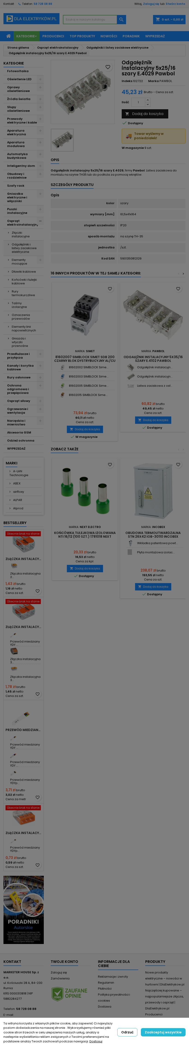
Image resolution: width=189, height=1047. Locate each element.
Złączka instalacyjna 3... (25, 660)
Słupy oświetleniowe (18, 109)
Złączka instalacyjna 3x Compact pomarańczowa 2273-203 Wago (24, 833)
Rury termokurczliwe (23, 293)
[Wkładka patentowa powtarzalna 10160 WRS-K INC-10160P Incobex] (131, 543)
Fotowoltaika (18, 71)
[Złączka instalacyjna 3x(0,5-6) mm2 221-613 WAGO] (14, 669)
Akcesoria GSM (19, 432)
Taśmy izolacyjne (19, 305)
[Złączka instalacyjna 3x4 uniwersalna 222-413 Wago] (14, 651)
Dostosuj (95, 1041)
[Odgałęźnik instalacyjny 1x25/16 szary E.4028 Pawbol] (131, 367)
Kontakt (8, 4)
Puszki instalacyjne (17, 211)
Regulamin (106, 982)
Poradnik (131, 36)
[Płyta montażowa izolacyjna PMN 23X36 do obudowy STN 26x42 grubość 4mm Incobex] (131, 553)
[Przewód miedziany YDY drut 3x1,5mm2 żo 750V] (14, 634)
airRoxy (18, 492)
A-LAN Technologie (18, 473)
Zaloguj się (151, 4)
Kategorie (25, 36)
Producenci (53, 36)
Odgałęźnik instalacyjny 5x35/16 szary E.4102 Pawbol (153, 359)
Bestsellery (15, 522)
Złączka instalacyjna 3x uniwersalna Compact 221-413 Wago (24, 627)
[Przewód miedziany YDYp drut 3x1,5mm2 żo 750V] (14, 840)
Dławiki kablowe (24, 271)
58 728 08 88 (43, 4)
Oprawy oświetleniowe (18, 89)
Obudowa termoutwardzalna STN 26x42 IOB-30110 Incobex (153, 535)
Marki (11, 463)
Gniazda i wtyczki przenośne (20, 342)
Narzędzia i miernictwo (16, 423)
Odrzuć (127, 1032)
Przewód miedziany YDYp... (25, 781)
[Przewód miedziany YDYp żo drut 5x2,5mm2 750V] (14, 772)
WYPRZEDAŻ (16, 448)
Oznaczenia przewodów (21, 317)
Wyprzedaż (155, 36)
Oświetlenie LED (19, 79)
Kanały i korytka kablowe (20, 367)
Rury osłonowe (18, 377)
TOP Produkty (82, 36)
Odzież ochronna (20, 440)
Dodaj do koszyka (144, 113)
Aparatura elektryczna (16, 132)
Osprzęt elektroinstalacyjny (22, 223)
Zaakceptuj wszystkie (163, 1032)
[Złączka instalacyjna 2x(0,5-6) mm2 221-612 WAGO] (14, 566)
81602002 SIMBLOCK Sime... (89, 367)
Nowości (108, 36)
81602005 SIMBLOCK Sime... (89, 385)
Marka (153, 81)
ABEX (16, 483)
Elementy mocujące (19, 262)
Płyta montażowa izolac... (156, 552)
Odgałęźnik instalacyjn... (155, 367)
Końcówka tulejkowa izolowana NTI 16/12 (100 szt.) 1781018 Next (85, 535)
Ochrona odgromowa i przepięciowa (18, 389)
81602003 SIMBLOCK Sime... (89, 376)
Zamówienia (60, 978)
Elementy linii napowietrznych (24, 328)
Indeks (127, 81)
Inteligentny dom (21, 166)
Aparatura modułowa (16, 144)
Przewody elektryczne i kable (22, 121)
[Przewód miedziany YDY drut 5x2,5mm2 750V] (14, 754)
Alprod (17, 508)
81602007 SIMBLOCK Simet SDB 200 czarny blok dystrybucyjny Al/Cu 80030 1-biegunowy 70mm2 (84, 361)
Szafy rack (15, 185)
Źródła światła (18, 99)
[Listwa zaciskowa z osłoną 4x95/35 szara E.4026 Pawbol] (131, 386)
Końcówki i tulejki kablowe (24, 281)
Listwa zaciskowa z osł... (154, 385)
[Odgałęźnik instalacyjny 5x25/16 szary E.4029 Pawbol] (131, 377)
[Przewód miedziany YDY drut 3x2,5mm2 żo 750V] (14, 737)
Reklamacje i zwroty (113, 976)
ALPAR (17, 500)
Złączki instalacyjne (21, 234)
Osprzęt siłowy (18, 401)
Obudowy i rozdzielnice (17, 176)
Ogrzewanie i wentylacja (17, 411)
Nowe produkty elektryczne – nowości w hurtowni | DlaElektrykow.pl (164, 978)
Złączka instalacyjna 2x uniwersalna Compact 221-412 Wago (24, 559)
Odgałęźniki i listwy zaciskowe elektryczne (24, 248)
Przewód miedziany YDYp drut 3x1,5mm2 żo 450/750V (24, 730)
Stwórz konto (175, 4)
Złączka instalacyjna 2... (25, 575)
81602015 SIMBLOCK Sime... (88, 395)
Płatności (105, 988)
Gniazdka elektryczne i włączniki (17, 197)
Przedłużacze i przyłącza (18, 356)
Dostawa (104, 1006)
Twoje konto (64, 961)
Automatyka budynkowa (17, 156)
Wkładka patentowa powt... (157, 543)
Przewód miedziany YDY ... (25, 643)
